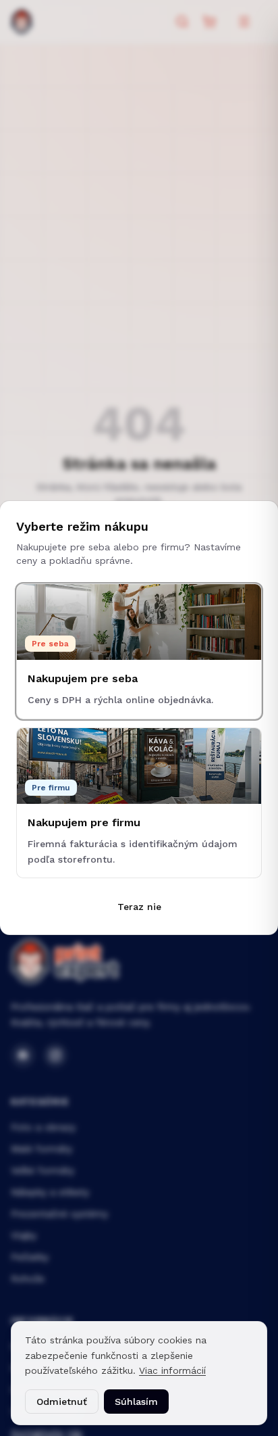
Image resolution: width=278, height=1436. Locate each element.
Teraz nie (139, 906)
